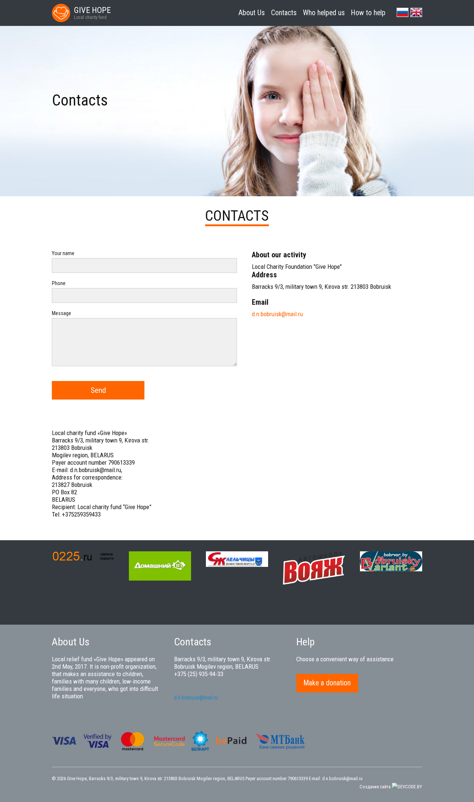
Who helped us (324, 13)
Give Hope (77, 778)
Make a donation (327, 683)
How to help (368, 13)
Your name (63, 253)
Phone (59, 283)
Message (61, 313)
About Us (251, 13)
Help (305, 642)
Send (98, 390)
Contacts (284, 13)
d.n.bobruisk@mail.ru (277, 314)
